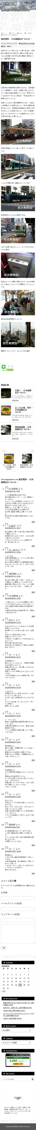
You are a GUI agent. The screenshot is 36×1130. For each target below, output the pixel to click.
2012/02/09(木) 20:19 (13, 688)
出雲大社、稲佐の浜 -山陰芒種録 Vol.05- (17, 1008)
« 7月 (3, 991)
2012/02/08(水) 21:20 (13, 623)
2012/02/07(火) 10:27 (13, 528)
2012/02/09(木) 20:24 (13, 766)
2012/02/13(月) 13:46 (13, 851)
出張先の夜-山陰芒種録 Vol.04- (14, 1010)
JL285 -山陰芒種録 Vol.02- (12, 1018)
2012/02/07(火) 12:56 (13, 552)
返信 (33, 522)
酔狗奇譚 (15, 1126)
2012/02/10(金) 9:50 (12, 827)
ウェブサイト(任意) (10, 914)
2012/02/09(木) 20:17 (13, 657)
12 (16, 978)
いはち (12, 525)
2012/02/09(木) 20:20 (13, 716)
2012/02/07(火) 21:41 (13, 576)
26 (16, 985)
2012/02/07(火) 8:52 (12, 491)
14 (10, 46)
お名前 (4, 892)
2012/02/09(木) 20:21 (13, 742)
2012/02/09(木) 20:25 (13, 797)
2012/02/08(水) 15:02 (13, 598)
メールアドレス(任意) (11, 903)
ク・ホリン (14, 549)
